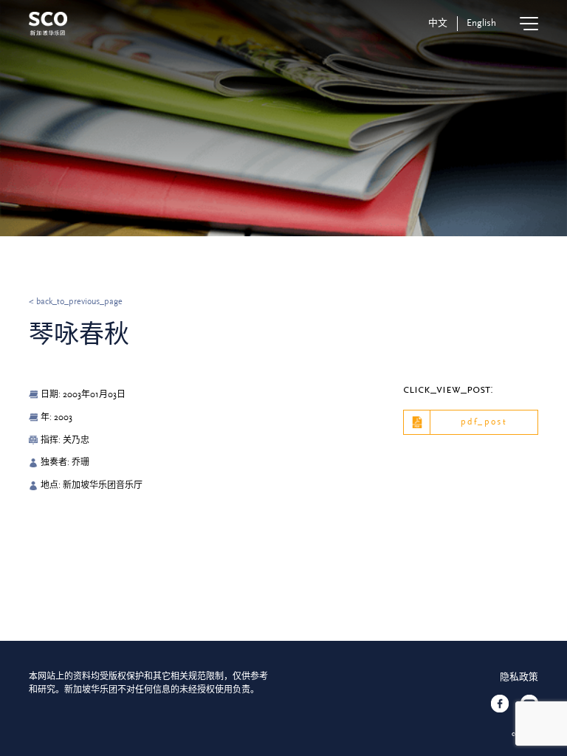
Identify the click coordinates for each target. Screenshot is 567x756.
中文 (437, 23)
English (481, 23)
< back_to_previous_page (76, 301)
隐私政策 (519, 677)
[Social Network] (500, 703)
